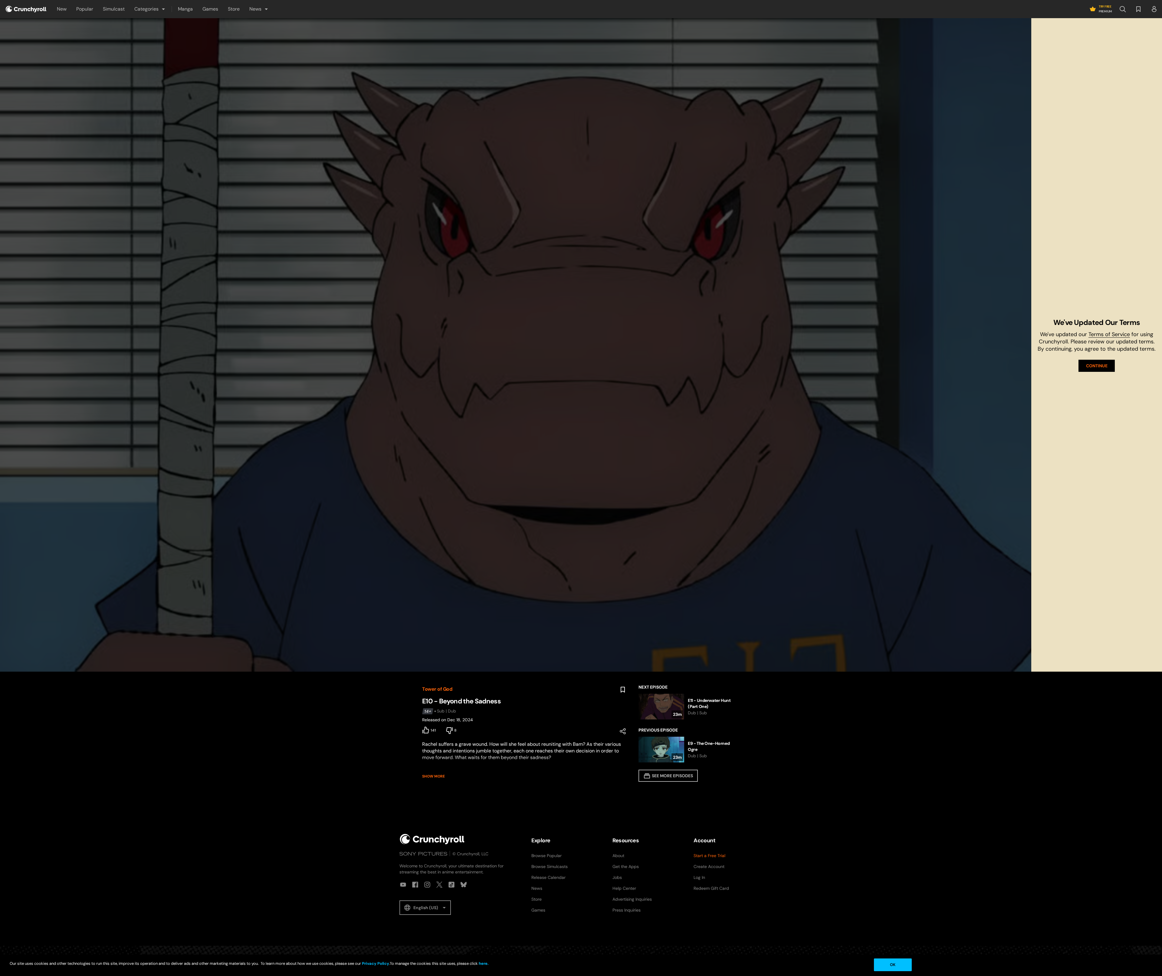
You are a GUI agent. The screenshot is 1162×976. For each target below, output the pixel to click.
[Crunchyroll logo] (26, 9)
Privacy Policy (375, 963)
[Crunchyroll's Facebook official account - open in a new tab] (415, 884)
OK (892, 964)
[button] (150, 9)
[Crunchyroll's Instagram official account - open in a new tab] (427, 884)
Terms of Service (1109, 334)
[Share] (623, 731)
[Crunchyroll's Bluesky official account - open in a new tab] (463, 884)
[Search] (1123, 9)
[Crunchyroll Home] (432, 839)
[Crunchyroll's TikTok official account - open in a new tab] (451, 884)
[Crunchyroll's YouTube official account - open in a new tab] (403, 884)
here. (483, 963)
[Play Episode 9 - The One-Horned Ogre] (689, 749)
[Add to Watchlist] (623, 690)
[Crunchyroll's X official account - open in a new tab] (439, 884)
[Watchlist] (1138, 9)
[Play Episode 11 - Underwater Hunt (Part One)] (689, 706)
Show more (433, 776)
